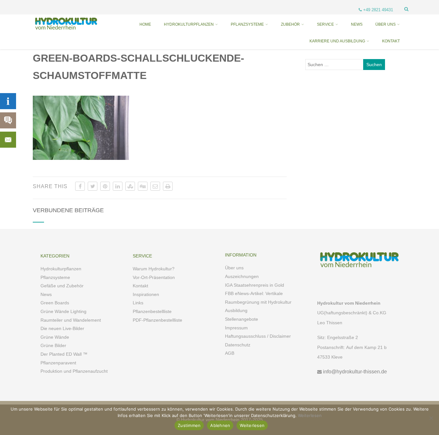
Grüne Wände (54, 337)
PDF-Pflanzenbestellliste (157, 320)
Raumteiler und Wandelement (70, 320)
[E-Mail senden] (155, 186)
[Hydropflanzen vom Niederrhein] (65, 32)
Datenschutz (237, 344)
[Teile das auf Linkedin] (117, 186)
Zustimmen (189, 425)
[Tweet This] (92, 186)
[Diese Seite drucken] (168, 186)
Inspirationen (146, 294)
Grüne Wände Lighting (63, 311)
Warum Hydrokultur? (154, 268)
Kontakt (140, 285)
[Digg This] (143, 186)
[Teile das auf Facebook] (80, 186)
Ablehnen (220, 425)
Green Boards (54, 302)
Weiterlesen (310, 415)
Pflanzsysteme (55, 277)
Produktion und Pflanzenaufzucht (74, 371)
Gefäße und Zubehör (62, 285)
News (46, 294)
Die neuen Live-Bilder (62, 328)
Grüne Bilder (53, 345)
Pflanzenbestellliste (152, 311)
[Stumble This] (130, 186)
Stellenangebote (241, 319)
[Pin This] (105, 186)
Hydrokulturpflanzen (60, 268)
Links (138, 302)
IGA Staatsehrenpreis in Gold (254, 285)
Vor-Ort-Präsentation (154, 277)
